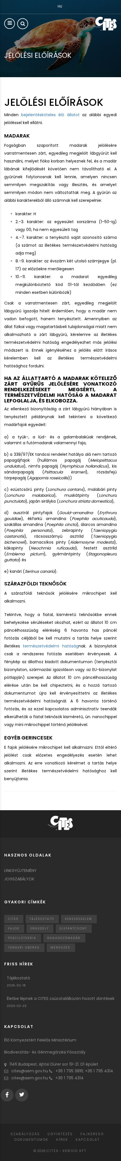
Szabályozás (25, 1134)
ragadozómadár (63, 938)
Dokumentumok (31, 1139)
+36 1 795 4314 (69, 1078)
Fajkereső (92, 1134)
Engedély (39, 928)
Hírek (62, 1139)
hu (60, 6)
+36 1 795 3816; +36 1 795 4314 (84, 1071)
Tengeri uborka (24, 947)
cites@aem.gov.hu (29, 1071)
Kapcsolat (88, 1139)
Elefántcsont (73, 928)
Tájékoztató (42, 919)
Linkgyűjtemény (20, 870)
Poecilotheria (22, 938)
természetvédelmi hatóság (49, 646)
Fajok (13, 928)
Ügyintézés (60, 1134)
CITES (13, 919)
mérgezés (60, 947)
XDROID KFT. (75, 1150)
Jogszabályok (19, 879)
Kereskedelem (78, 919)
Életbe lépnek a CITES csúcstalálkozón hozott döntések (61, 998)
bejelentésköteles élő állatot (50, 115)
